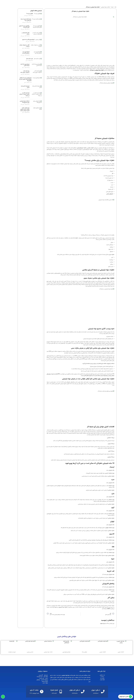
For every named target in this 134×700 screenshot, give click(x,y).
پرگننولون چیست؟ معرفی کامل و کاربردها (24, 26)
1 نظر (23, 67)
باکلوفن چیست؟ (29, 13)
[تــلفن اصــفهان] (82, 691)
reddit (108, 608)
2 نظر (23, 48)
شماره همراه (54, 690)
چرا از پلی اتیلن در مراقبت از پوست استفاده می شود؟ (24, 94)
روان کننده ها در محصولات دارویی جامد (24, 71)
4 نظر (25, 82)
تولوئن (107, 527)
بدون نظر (26, 15)
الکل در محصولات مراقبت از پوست (24, 45)
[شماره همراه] (60, 691)
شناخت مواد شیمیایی (105, 7)
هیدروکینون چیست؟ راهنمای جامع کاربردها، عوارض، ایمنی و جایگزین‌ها (25, 79)
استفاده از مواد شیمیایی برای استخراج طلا (24, 101)
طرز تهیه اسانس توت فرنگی (25, 86)
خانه (115, 7)
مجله (112, 7)
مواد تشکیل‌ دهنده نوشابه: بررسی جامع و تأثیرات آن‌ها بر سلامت (24, 109)
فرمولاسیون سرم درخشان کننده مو (26, 52)
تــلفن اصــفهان (75, 690)
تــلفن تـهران (95, 690)
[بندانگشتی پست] (38, 14)
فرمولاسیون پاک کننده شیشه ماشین (25, 64)
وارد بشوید (102, 623)
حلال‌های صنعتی (109, 194)
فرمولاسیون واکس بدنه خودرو (28, 39)
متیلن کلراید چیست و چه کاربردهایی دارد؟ (26, 19)
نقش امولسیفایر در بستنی (25, 33)
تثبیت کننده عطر (29, 58)
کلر (112, 173)
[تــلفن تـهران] (102, 691)
